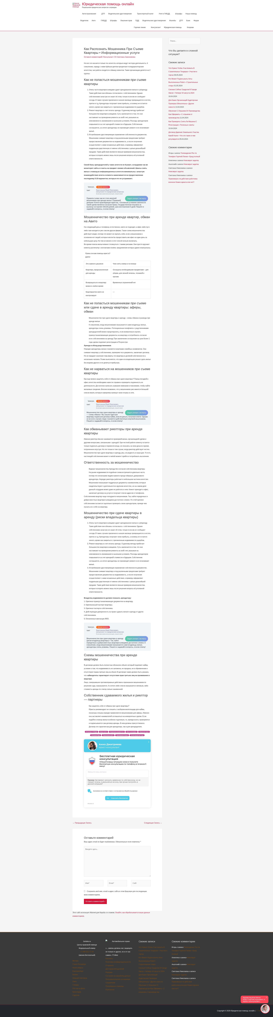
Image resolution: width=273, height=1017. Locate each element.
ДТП (103, 14)
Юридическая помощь (173, 27)
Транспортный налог (145, 14)
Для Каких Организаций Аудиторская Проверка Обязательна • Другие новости (183, 103)
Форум (196, 20)
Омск (75, 981)
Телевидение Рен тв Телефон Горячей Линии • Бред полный (186, 950)
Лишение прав (126, 20)
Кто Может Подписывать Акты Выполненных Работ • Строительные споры (183, 82)
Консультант (156, 27)
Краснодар (77, 992)
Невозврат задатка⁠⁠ (191, 160)
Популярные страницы (115, 986)
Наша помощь (191, 14)
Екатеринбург (78, 971)
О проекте (110, 965)
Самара (76, 985)
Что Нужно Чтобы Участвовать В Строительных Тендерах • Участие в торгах (182, 71)
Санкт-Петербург (79, 964)
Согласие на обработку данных (118, 976)
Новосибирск (78, 968)
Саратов (76, 995)
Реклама (109, 972)
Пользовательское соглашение (118, 979)
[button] (198, 27)
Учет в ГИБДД (164, 14)
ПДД (137, 20)
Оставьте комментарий (93, 57)
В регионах (110, 990)
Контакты (109, 958)
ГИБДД (104, 20)
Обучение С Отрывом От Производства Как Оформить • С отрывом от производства (184, 114)
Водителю (84, 20)
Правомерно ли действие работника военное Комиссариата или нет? (185, 985)
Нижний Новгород (80, 978)
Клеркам (190, 27)
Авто (94, 20)
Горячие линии (140, 27)
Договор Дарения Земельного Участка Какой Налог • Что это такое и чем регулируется (183, 135)
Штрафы (178, 14)
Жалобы (172, 20)
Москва (75, 961)
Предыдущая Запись (82, 823)
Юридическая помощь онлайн (108, 4)
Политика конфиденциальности (118, 962)
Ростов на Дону (79, 988)
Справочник (110, 983)
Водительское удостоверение (120, 14)
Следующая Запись (153, 823)
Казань (75, 974)
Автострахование (89, 14)
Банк (188, 20)
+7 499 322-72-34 (87, 952)
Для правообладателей (115, 969)
